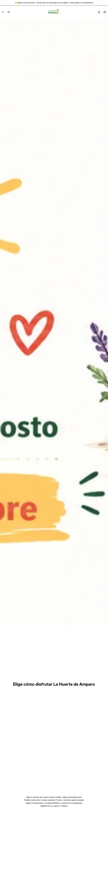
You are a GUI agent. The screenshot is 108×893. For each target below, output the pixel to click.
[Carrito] (105, 12)
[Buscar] (9, 12)
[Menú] (3, 12)
